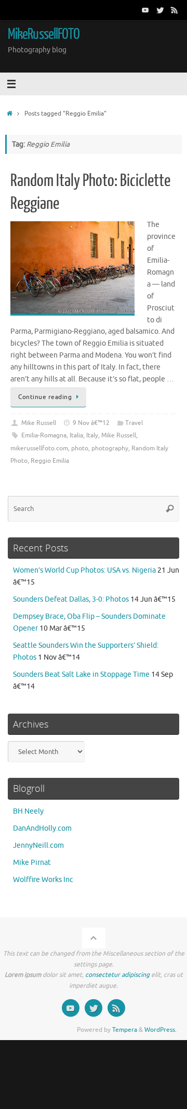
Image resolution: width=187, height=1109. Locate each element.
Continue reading (45, 397)
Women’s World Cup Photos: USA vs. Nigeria (84, 570)
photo (79, 448)
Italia (76, 435)
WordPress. (160, 1030)
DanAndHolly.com (42, 828)
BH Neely (28, 811)
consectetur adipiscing (117, 975)
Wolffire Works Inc (43, 879)
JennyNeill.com (38, 845)
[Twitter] (160, 10)
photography (109, 448)
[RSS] (174, 10)
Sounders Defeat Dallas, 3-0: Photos (71, 599)
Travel (134, 423)
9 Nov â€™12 (91, 423)
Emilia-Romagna (43, 435)
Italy (92, 435)
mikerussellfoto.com (39, 448)
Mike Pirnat (32, 862)
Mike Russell (38, 423)
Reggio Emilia (50, 461)
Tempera (124, 1030)
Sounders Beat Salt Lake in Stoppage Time (81, 674)
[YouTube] (145, 10)
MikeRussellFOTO (43, 34)
